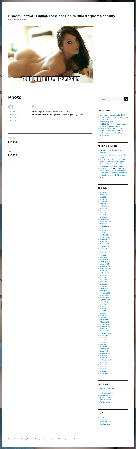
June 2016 (103, 367)
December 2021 (105, 239)
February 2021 (105, 262)
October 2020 (104, 271)
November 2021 (105, 242)
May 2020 (103, 282)
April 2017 (103, 344)
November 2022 (105, 222)
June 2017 (103, 340)
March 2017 (103, 347)
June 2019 (103, 306)
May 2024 (103, 204)
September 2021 (105, 246)
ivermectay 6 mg (106, 173)
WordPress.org (105, 424)
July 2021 (103, 251)
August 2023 (104, 208)
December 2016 (105, 353)
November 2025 (105, 195)
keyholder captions (106, 393)
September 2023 (105, 206)
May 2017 (103, 342)
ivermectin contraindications (110, 155)
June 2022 (103, 230)
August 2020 (104, 275)
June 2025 (103, 197)
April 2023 (103, 217)
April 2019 (103, 311)
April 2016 (103, 371)
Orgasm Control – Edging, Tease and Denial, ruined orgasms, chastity (61, 16)
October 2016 (104, 358)
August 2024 (104, 201)
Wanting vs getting (106, 122)
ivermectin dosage (106, 150)
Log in (102, 417)
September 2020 (105, 273)
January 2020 (104, 291)
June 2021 (103, 253)
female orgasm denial (107, 389)
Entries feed (104, 420)
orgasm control (13, 117)
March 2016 (104, 373)
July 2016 (103, 364)
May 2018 (103, 315)
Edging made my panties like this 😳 (112, 115)
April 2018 (103, 317)
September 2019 (105, 300)
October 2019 (104, 297)
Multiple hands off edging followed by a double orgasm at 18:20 (113, 175)
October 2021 (104, 244)
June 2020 (103, 280)
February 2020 (105, 288)
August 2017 (104, 335)
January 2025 (104, 199)
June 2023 (103, 213)
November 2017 (105, 329)
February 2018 (105, 322)
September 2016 (105, 360)
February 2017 (104, 349)
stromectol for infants (107, 159)
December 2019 (105, 293)
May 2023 (103, 215)
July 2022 (103, 228)
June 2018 (103, 313)
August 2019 (104, 302)
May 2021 (103, 255)
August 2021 (104, 248)
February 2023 (105, 219)
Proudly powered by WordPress (70, 439)
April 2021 (103, 257)
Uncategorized (105, 402)
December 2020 (105, 266)
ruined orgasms (105, 398)
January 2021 (104, 264)
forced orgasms (105, 391)
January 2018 (104, 324)
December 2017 (105, 326)
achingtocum (12, 111)
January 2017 (104, 351)
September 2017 (105, 333)
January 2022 (104, 237)
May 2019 (103, 309)
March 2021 (104, 259)
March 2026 (104, 193)
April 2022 (103, 233)
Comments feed (105, 422)
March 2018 (104, 320)
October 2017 (104, 331)
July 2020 (103, 277)
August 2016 (104, 362)
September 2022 (105, 226)
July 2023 (103, 210)
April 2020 (103, 284)
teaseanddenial (105, 400)
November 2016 (105, 355)
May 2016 (103, 369)
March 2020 (104, 286)
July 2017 (103, 338)
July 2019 (103, 304)
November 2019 (105, 295)
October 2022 (104, 224)
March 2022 (104, 235)
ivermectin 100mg (106, 168)
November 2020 (105, 268)
